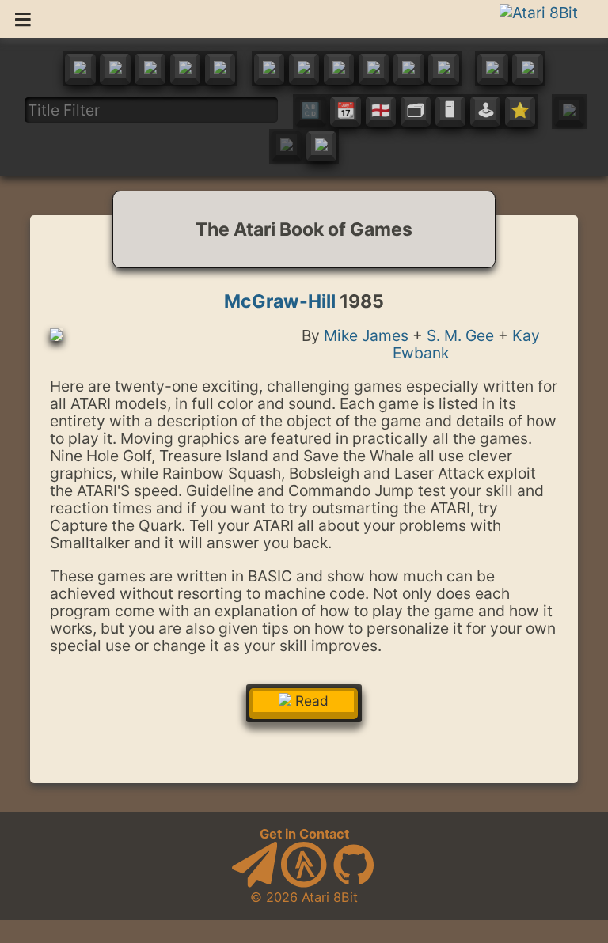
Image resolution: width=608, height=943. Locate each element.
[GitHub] (354, 883)
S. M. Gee (460, 335)
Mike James (366, 335)
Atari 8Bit (330, 897)
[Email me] (255, 883)
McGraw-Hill (280, 301)
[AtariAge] (303, 883)
